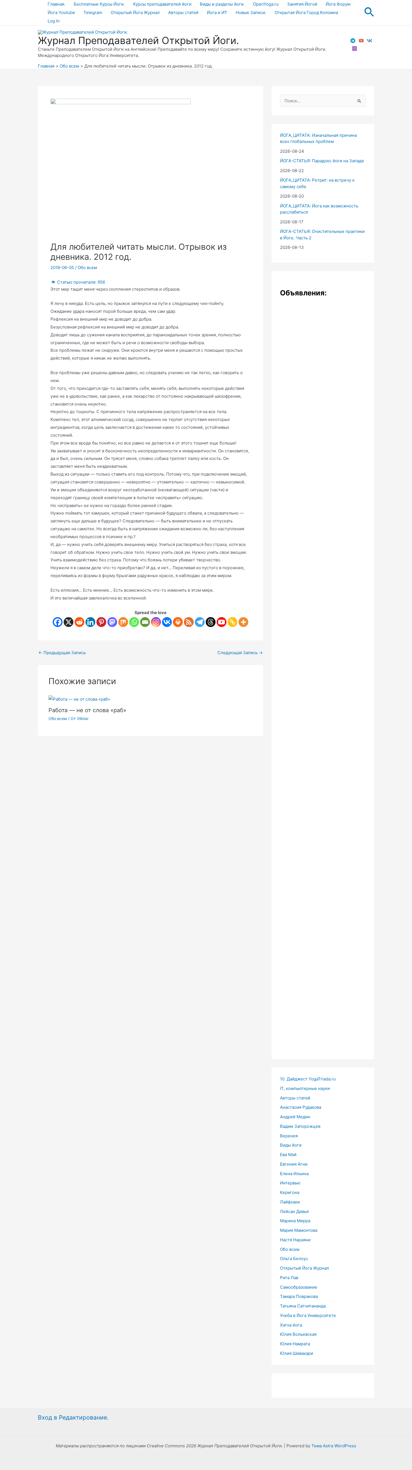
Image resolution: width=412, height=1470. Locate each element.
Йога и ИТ (217, 12)
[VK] (369, 40)
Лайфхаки (290, 1202)
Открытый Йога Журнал (135, 12)
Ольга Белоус (294, 1258)
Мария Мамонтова (298, 1230)
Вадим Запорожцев (300, 1126)
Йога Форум (338, 4)
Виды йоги (291, 1145)
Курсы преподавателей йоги (162, 4)
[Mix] (123, 622)
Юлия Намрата (295, 1343)
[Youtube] (221, 622)
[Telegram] (352, 40)
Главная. (56, 4)
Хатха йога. (291, 1325)
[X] (68, 622)
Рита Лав (289, 1277)
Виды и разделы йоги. (222, 4)
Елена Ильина (294, 1173)
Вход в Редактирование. (73, 1417)
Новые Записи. (251, 12)
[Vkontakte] (167, 622)
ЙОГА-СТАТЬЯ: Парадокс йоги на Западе (322, 160)
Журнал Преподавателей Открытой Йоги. (138, 40)
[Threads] (211, 622)
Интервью (290, 1183)
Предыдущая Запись (62, 652)
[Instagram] (354, 48)
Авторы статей (183, 12)
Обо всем (87, 267)
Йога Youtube (61, 12)
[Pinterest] (101, 622)
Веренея (289, 1135)
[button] (369, 13)
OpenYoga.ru (266, 4)
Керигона (289, 1192)
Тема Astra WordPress (333, 1445)
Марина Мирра (295, 1220)
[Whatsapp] (134, 622)
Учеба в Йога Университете (308, 1315)
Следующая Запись (240, 652)
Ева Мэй (288, 1154)
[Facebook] (58, 622)
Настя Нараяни (295, 1239)
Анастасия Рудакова (300, 1107)
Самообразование (298, 1287)
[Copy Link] (232, 622)
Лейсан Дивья (294, 1211)
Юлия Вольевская (298, 1334)
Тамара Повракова (299, 1296)
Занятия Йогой (302, 4)
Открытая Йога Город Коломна (306, 12)
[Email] (145, 622)
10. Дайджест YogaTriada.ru (308, 1079)
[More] (243, 622)
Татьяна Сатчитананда (303, 1306)
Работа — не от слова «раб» (87, 710)
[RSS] (189, 622)
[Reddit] (79, 622)
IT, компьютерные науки (305, 1088)
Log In (54, 21)
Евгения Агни (293, 1164)
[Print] (178, 622)
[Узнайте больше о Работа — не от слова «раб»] (79, 699)
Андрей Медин (295, 1116)
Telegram (93, 12)
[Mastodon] (112, 622)
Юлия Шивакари (296, 1353)
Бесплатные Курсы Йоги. (99, 4)
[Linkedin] (90, 622)
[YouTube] (361, 40)
